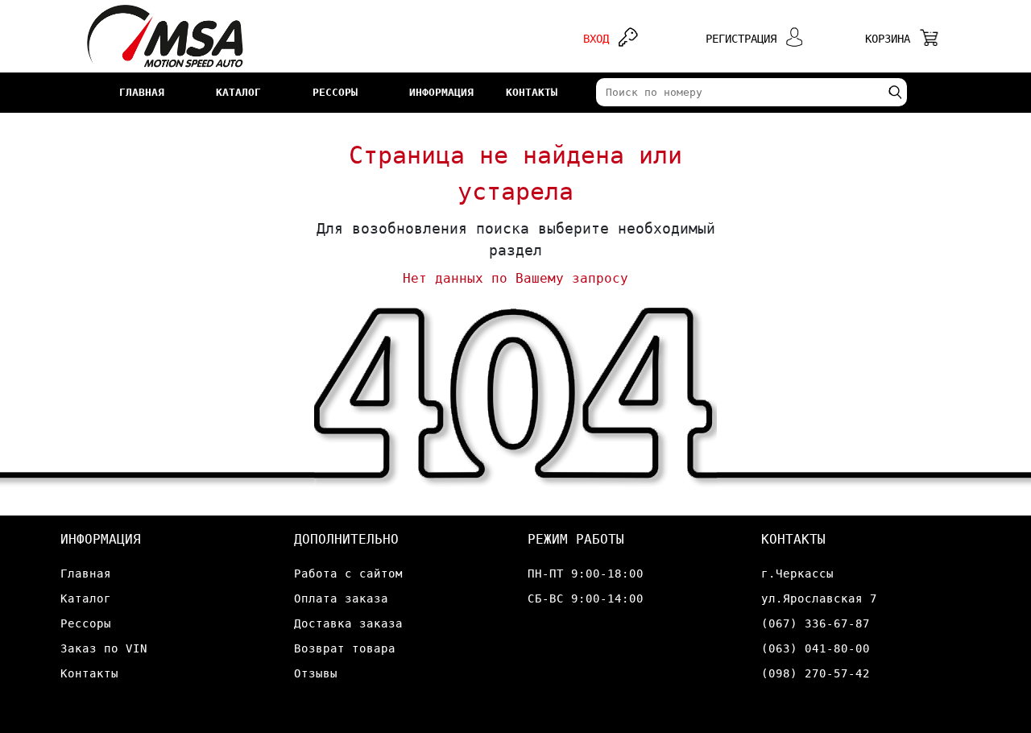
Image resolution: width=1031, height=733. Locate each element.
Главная (85, 573)
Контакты (89, 673)
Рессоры (85, 623)
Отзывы (315, 673)
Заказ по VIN (103, 648)
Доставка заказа (348, 623)
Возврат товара (344, 648)
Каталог (85, 598)
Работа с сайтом (348, 573)
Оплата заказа (341, 598)
